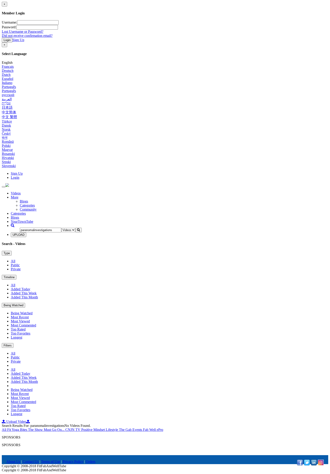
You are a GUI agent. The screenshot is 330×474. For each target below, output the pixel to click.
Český (6, 133)
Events (137, 430)
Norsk (6, 129)
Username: (9, 22)
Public (15, 265)
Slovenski (9, 166)
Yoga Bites (20, 430)
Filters (8, 345)
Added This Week (24, 293)
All (13, 261)
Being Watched (13, 305)
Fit (9, 430)
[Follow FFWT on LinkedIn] (314, 464)
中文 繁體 (9, 117)
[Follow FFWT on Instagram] (321, 464)
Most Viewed (20, 321)
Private (16, 269)
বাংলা (4, 137)
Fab (146, 430)
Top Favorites (20, 333)
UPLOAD (18, 234)
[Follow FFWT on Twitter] (307, 464)
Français (8, 66)
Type (7, 253)
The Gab (125, 430)
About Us (13, 461)
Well (153, 430)
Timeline (9, 277)
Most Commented (23, 325)
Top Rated (18, 329)
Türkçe (7, 121)
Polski (6, 146)
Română (8, 141)
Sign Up (18, 40)
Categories (27, 205)
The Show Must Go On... (46, 430)
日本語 (7, 107)
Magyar (7, 150)
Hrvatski (8, 158)
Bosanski (8, 154)
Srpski (6, 162)
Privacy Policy (73, 461)
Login (7, 40)
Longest (16, 337)
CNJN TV (73, 430)
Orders (90, 461)
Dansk (6, 125)
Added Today (20, 289)
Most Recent (20, 317)
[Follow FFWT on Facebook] (300, 464)
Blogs (24, 201)
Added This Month (24, 297)
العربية (7, 99)
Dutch (6, 75)
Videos (16, 193)
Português (9, 87)
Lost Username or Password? (22, 31)
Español (7, 79)
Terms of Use (50, 461)
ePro (160, 430)
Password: (9, 27)
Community (28, 209)
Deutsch (7, 71)
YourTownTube (22, 221)
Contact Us (31, 461)
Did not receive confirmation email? (27, 35)
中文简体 (9, 112)
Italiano (7, 83)
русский (8, 95)
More (14, 197)
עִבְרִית (6, 103)
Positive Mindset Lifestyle (100, 430)
